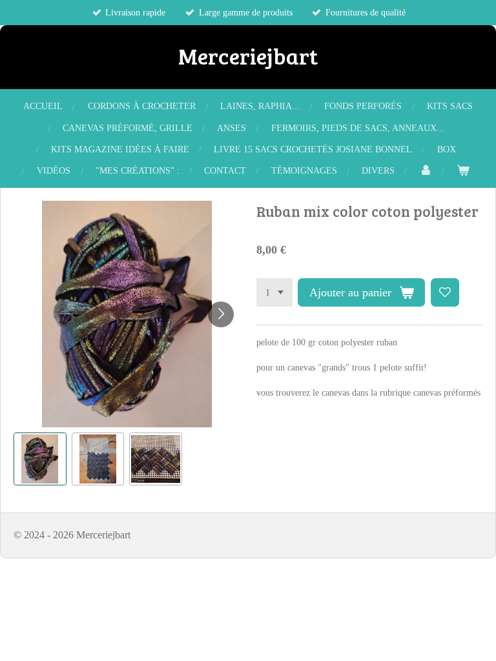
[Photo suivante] (221, 314)
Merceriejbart (248, 55)
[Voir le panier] (463, 170)
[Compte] (425, 170)
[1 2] (274, 292)
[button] (40, 458)
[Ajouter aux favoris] (445, 292)
